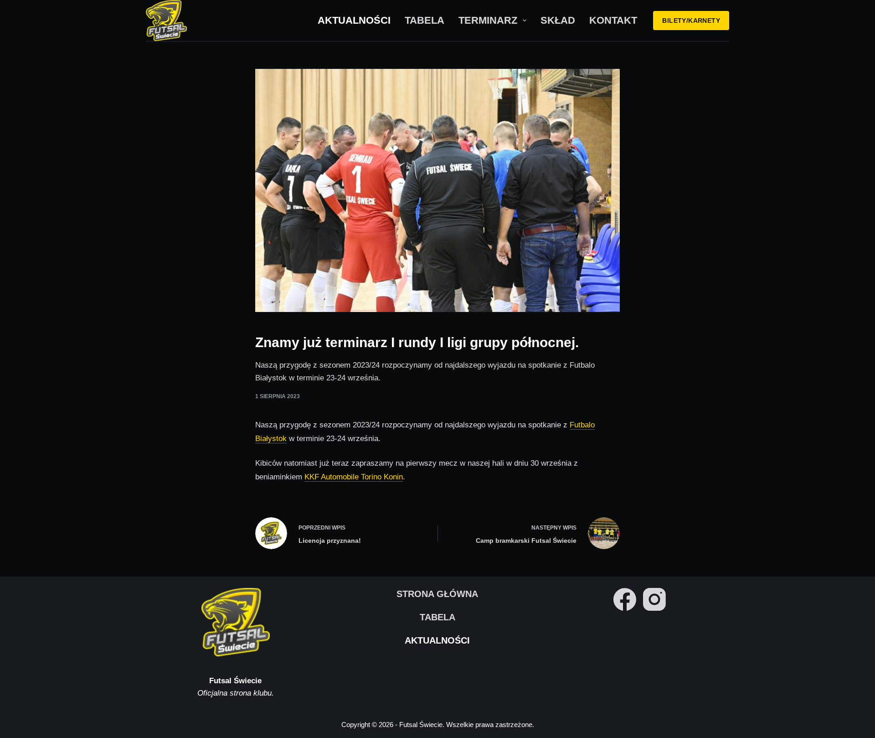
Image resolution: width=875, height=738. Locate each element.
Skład (557, 20)
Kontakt (613, 20)
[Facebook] (624, 599)
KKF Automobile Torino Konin (353, 477)
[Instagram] (654, 599)
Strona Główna (437, 594)
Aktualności (354, 20)
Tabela (424, 20)
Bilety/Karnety (691, 20)
